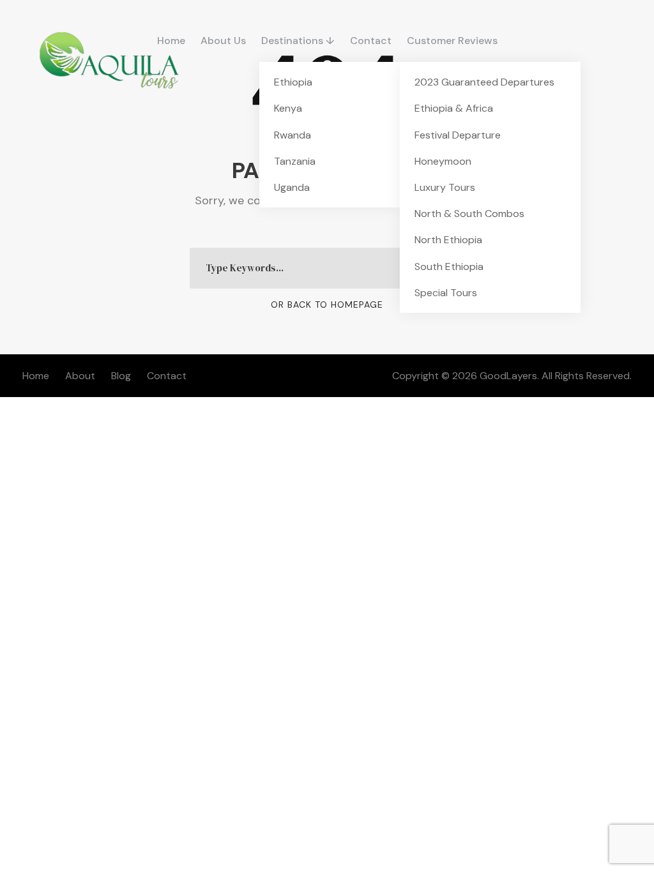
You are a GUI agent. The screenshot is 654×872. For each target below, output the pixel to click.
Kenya (288, 108)
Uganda (292, 187)
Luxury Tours (444, 187)
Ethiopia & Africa (453, 108)
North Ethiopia (448, 239)
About (80, 375)
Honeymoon (442, 161)
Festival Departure (457, 135)
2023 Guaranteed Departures (484, 82)
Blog (121, 375)
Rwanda (292, 135)
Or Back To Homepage (327, 304)
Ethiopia (293, 82)
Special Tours (445, 292)
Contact (371, 40)
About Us (223, 40)
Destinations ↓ (298, 40)
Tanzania (295, 161)
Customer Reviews (452, 40)
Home (171, 40)
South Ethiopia (448, 266)
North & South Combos (469, 213)
